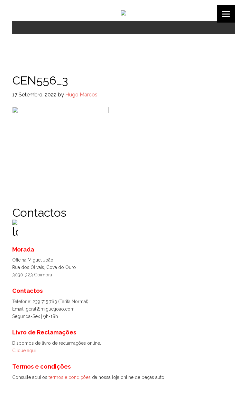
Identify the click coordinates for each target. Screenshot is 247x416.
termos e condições (70, 377)
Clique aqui (24, 350)
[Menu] (226, 14)
